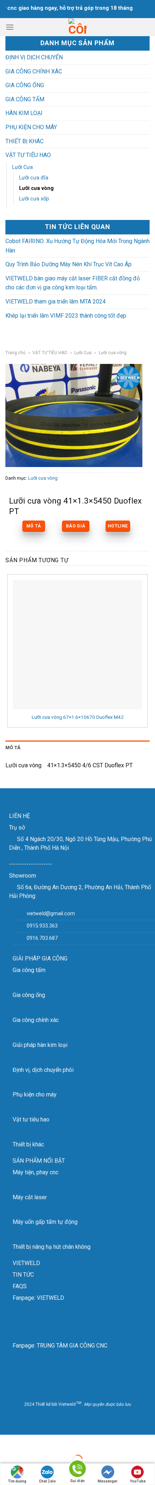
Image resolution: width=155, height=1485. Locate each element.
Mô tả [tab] (13, 747)
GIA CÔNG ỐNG (24, 85)
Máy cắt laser (30, 1197)
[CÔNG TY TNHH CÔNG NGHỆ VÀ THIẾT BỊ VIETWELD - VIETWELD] (77, 27)
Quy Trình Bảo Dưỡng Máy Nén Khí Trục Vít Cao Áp (68, 264)
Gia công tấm (29, 970)
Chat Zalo (47, 1481)
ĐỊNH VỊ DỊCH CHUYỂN (34, 57)
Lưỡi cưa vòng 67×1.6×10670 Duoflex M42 (78, 717)
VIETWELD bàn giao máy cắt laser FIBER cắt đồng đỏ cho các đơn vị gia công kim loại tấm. (72, 283)
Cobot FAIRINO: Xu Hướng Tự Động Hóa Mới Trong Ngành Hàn (77, 246)
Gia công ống (29, 995)
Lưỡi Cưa (22, 167)
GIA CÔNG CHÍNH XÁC (33, 71)
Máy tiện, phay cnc (35, 1172)
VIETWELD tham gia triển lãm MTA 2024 (55, 301)
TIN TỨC (23, 1274)
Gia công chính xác (36, 1020)
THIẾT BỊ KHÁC (24, 141)
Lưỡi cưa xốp (34, 199)
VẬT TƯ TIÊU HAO (28, 155)
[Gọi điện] (77, 1470)
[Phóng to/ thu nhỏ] (28, 1442)
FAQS (20, 1286)
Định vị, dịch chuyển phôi (43, 1069)
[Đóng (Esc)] (7, 1442)
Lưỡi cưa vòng (36, 188)
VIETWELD (26, 1263)
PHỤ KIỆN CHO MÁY (31, 127)
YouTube (138, 1481)
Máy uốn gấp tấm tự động (45, 1221)
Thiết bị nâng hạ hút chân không (51, 1246)
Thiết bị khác (28, 1144)
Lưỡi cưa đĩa (33, 178)
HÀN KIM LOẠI (24, 113)
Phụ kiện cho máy (35, 1094)
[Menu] (9, 27)
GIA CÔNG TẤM (24, 99)
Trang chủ (15, 352)
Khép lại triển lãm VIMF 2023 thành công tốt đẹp (65, 315)
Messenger (108, 1481)
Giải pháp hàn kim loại (40, 1044)
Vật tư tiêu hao (31, 1119)
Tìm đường (17, 1481)
